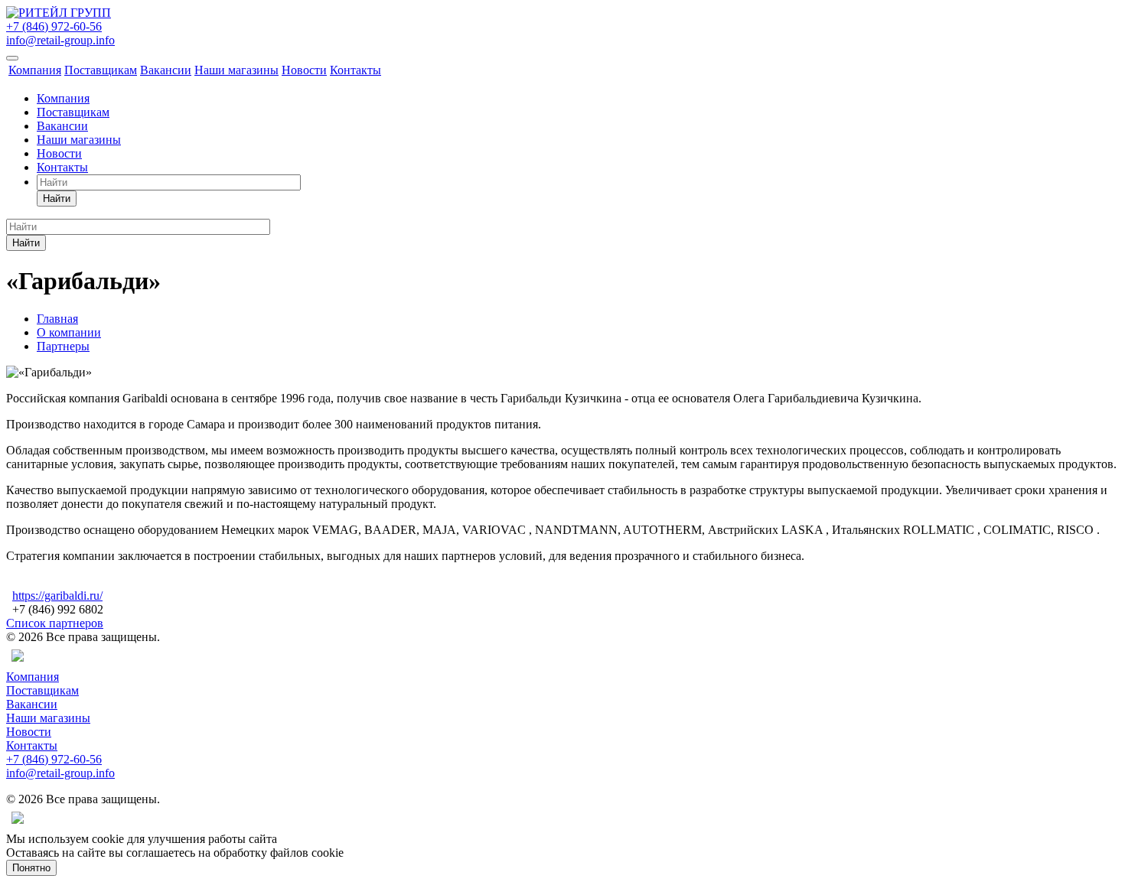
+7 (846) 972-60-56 (54, 26)
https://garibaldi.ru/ (57, 595)
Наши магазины (236, 69)
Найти (56, 198)
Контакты (355, 69)
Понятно (31, 868)
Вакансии (165, 69)
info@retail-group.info (60, 40)
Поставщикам (100, 69)
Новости (304, 69)
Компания (34, 69)
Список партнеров (54, 623)
